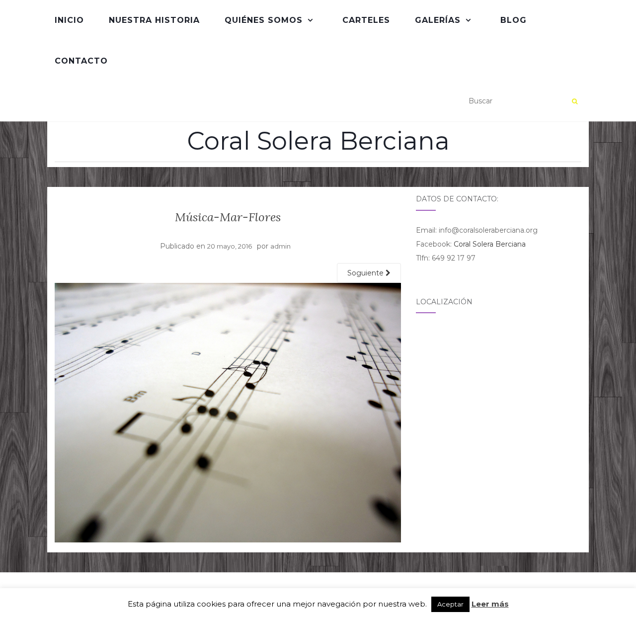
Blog (513, 20)
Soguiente (366, 272)
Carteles (366, 20)
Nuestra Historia (154, 20)
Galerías (438, 20)
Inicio (69, 20)
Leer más (490, 604)
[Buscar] (574, 101)
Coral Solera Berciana (318, 141)
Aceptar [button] (450, 604)
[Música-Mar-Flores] (228, 412)
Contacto (81, 61)
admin (280, 246)
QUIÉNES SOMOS (264, 20)
